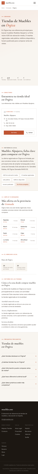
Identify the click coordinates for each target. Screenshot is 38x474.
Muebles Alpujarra (10, 115)
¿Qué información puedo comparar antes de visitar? (16, 369)
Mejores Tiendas (7, 428)
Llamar (30, 132)
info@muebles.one (7, 419)
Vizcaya (4, 446)
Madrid (27, 428)
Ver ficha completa (22, 184)
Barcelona (28, 431)
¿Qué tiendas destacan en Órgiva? (14, 356)
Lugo (3, 455)
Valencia (27, 434)
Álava (3, 452)
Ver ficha (14, 132)
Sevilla (27, 437)
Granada (8, 8)
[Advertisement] (19, 61)
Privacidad (18, 431)
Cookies (17, 434)
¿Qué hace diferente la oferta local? (14, 377)
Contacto (4, 431)
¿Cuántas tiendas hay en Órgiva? (13, 362)
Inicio (3, 8)
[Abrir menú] (34, 2)
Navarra (4, 449)
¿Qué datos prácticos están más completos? (13, 384)
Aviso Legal (18, 428)
